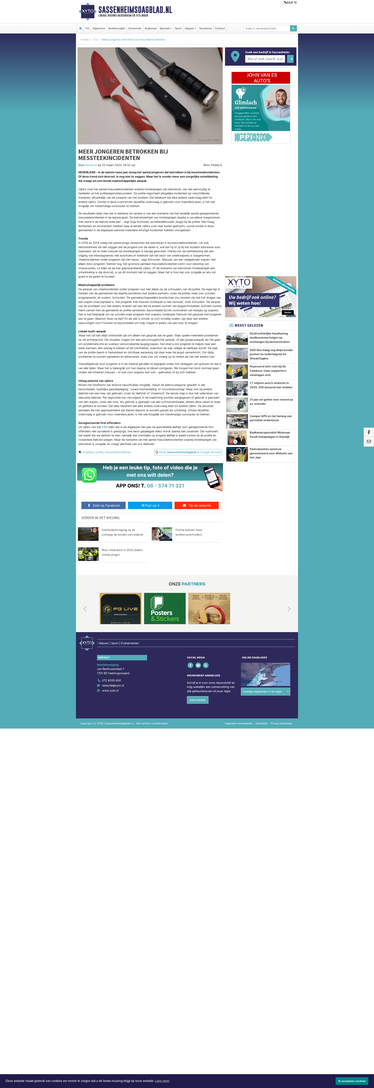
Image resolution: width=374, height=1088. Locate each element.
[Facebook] (191, 665)
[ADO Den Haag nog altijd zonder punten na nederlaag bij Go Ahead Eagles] (237, 355)
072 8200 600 (111, 680)
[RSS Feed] (206, 665)
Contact (220, 28)
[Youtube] (198, 665)
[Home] (80, 28)
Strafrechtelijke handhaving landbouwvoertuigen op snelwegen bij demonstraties (270, 337)
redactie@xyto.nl (113, 685)
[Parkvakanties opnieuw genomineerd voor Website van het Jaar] (237, 454)
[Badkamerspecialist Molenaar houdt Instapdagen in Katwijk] (237, 437)
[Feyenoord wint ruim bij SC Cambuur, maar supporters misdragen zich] (237, 371)
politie (99, 452)
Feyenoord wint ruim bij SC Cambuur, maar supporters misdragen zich (268, 370)
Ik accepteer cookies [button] (352, 1081)
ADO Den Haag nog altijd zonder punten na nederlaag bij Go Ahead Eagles (271, 354)
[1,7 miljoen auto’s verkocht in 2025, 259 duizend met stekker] (237, 388)
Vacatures (205, 28)
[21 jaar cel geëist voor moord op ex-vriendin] (237, 404)
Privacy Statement (281, 723)
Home (85, 39)
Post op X (152, 505)
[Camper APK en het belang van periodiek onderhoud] (237, 421)
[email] (369, 442)
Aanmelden (198, 700)
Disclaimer (262, 723)
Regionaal (150, 28)
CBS (105, 427)
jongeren (88, 452)
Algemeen (99, 28)
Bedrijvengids (116, 28)
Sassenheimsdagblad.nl (135, 9)
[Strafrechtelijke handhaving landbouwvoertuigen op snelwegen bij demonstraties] (237, 338)
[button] (80, 609)
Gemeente (134, 28)
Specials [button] (165, 28)
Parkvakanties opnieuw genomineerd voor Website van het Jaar (271, 453)
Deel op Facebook (106, 505)
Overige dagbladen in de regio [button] (262, 691)
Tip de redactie (199, 505)
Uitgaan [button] (189, 28)
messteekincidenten (118, 452)
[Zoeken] (293, 28)
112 (87, 28)
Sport (178, 28)
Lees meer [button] (162, 1081)
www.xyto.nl (110, 690)
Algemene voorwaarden (238, 723)
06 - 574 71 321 (165, 486)
